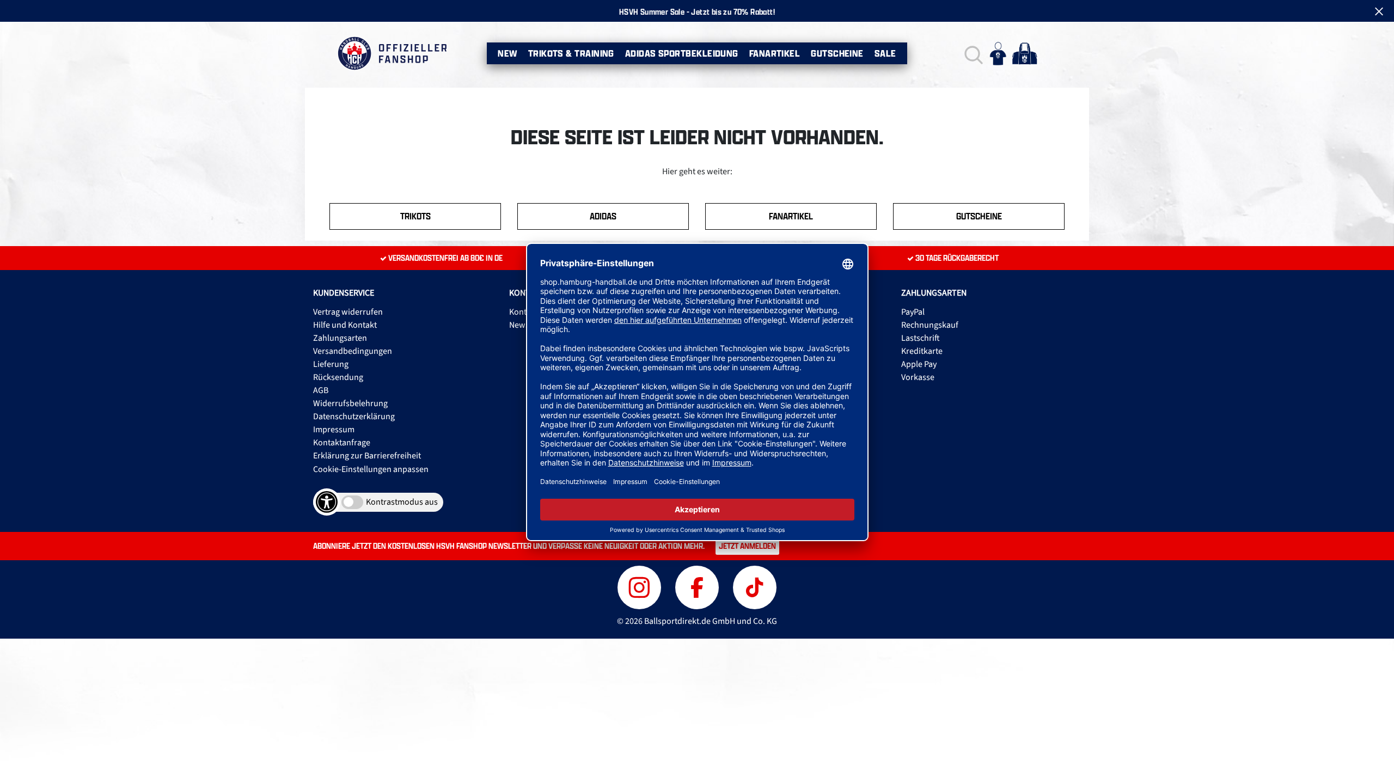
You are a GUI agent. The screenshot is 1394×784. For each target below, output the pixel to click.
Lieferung (330, 364)
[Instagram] (640, 586)
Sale (885, 53)
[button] (972, 53)
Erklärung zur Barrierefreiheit (367, 455)
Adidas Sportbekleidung (681, 53)
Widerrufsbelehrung (350, 403)
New (507, 53)
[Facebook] (698, 586)
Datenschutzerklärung (354, 416)
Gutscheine (837, 53)
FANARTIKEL (791, 216)
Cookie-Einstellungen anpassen (371, 469)
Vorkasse (917, 377)
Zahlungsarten (340, 338)
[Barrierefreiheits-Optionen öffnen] (326, 502)
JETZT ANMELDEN (747, 546)
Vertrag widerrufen (348, 312)
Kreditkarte (922, 351)
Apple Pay (919, 364)
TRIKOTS (415, 216)
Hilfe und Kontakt (345, 325)
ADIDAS (603, 216)
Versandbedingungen (352, 351)
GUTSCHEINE (979, 216)
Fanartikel (774, 53)
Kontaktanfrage (341, 442)
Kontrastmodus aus (402, 502)
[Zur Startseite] (391, 53)
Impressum (333, 429)
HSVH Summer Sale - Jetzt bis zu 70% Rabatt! (697, 12)
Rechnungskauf (929, 325)
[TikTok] (755, 586)
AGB (320, 390)
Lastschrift (920, 338)
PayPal (913, 312)
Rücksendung (338, 377)
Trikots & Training (571, 53)
